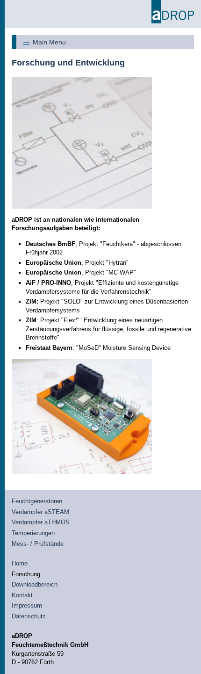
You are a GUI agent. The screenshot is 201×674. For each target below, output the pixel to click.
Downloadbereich (34, 584)
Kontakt (22, 595)
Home (20, 563)
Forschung (26, 574)
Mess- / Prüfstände (38, 543)
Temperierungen (33, 532)
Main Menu (49, 42)
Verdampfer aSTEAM (40, 511)
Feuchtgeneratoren (37, 501)
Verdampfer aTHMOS (41, 522)
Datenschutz (29, 616)
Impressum (27, 605)
